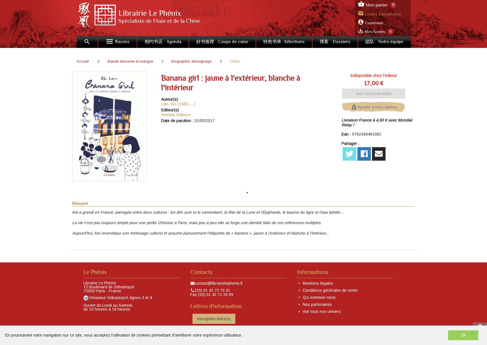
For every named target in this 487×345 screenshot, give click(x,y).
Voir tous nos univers (322, 311)
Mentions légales (318, 283)
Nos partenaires (317, 304)
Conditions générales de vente (330, 290)
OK (463, 335)
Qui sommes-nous (319, 297)
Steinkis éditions (176, 114)
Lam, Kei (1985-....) (178, 104)
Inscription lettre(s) (214, 319)
